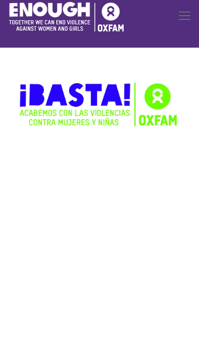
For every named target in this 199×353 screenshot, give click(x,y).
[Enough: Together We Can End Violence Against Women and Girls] (66, 16)
